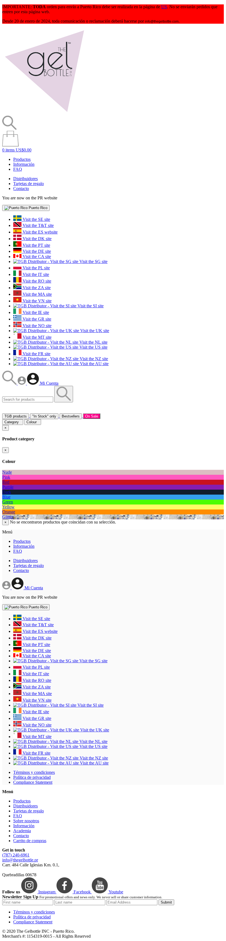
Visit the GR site (36, 319)
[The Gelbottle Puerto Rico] (44, 113)
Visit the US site (92, 347)
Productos (22, 159)
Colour (32, 422)
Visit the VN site (36, 301)
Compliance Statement (32, 782)
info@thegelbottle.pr (20, 860)
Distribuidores (25, 178)
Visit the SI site (90, 305)
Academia (22, 830)
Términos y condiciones (34, 772)
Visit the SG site (92, 261)
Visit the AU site (94, 363)
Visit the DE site (36, 251)
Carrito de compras (29, 840)
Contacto (21, 188)
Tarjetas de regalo (28, 183)
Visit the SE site (35, 219)
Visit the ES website (39, 232)
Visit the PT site (35, 245)
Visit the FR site (35, 353)
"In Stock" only (44, 416)
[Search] (10, 383)
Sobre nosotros (26, 820)
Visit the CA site (36, 256)
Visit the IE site (35, 312)
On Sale (91, 416)
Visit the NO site (36, 325)
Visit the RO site (36, 281)
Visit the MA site (36, 294)
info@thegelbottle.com (162, 21)
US (164, 6)
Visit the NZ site (93, 358)
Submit (166, 902)
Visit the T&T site (37, 225)
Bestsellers (71, 416)
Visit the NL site (92, 342)
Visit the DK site (36, 238)
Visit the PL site (35, 267)
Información (23, 164)
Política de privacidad (32, 777)
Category (12, 422)
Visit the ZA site (36, 287)
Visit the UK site (94, 330)
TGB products (15, 416)
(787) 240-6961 (15, 855)
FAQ (17, 169)
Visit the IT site (35, 274)
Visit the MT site (36, 337)
